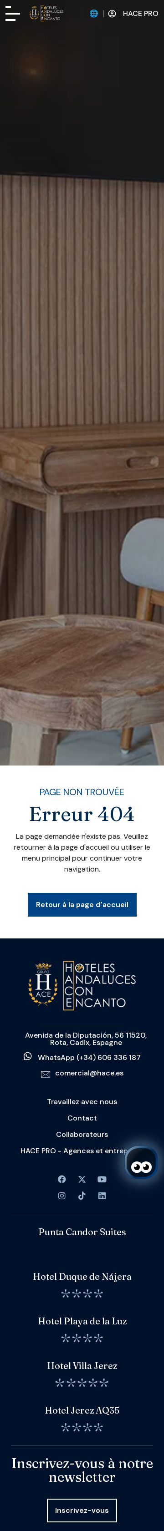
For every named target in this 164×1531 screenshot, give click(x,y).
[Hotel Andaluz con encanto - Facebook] (62, 1179)
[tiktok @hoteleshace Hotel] (82, 1195)
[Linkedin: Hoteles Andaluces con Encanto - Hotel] (102, 1195)
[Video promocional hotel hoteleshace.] (102, 1179)
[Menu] (12, 13)
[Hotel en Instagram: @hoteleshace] (62, 1195)
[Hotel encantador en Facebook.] (82, 1179)
